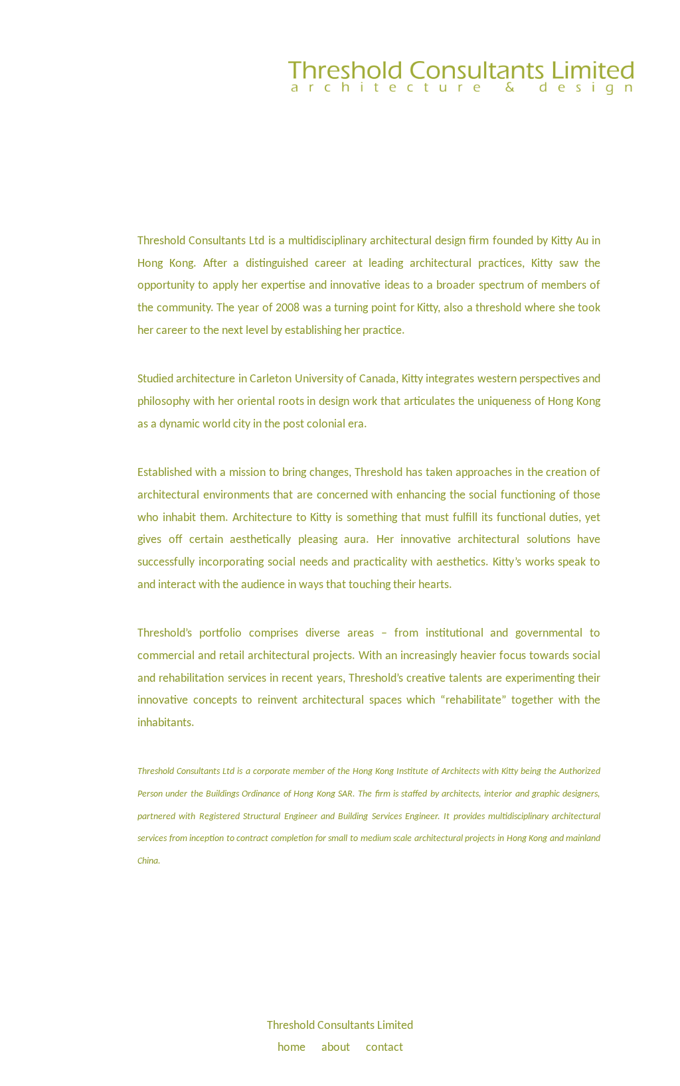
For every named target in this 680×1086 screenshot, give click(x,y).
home (291, 1048)
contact (384, 1048)
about (335, 1048)
